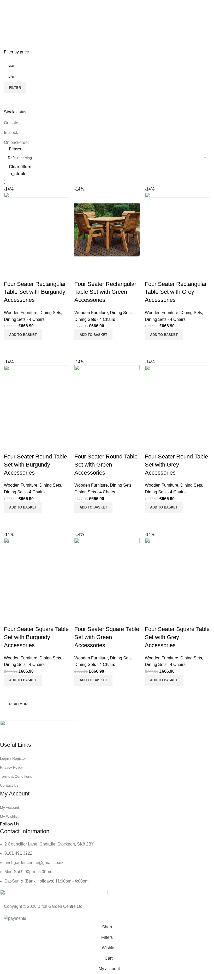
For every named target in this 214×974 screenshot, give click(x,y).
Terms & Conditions (16, 776)
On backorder (16, 142)
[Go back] (14, 27)
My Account (9, 807)
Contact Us (9, 785)
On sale (11, 123)
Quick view (165, 692)
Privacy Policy (11, 767)
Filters (15, 149)
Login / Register (13, 758)
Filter (15, 88)
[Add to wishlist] (151, 618)
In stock (11, 132)
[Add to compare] (151, 692)
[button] (164, 680)
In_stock (16, 173)
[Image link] (39, 730)
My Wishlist (9, 816)
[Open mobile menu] (6, 5)
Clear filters (20, 166)
